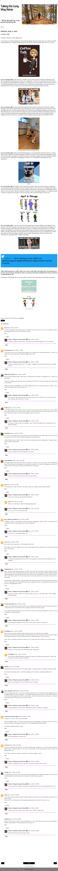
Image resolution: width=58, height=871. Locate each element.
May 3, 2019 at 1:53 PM (13, 542)
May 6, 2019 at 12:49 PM (33, 784)
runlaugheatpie (7, 569)
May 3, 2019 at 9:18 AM (15, 407)
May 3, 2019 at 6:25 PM (14, 666)
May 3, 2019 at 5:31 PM (33, 556)
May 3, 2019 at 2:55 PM (20, 604)
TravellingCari (7, 631)
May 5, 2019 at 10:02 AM (15, 745)
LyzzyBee (6, 772)
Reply (5, 333)
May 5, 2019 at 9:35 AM (20, 654)
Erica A (6, 542)
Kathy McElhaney (8, 460)
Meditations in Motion (9, 374)
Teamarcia (6, 407)
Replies (7, 336)
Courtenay (6, 745)
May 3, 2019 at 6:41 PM (33, 680)
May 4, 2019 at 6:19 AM (33, 705)
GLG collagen (12, 42)
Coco (18, 277)
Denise (5, 794)
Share (3, 320)
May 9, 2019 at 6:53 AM (33, 808)
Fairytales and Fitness (9, 604)
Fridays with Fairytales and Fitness (46, 277)
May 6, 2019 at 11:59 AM (16, 501)
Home (29, 863)
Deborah (12, 277)
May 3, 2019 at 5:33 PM (33, 620)
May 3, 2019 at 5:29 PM (33, 494)
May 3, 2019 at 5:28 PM (33, 449)
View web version (29, 866)
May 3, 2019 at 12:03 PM (18, 460)
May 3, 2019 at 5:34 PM (33, 647)
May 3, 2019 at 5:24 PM (33, 395)
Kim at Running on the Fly (10, 690)
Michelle (6, 666)
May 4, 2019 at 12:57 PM (24, 716)
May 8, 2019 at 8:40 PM (15, 819)
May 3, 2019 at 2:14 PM (17, 569)
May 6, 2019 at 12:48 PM (33, 734)
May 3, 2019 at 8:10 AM (20, 374)
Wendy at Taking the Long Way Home (17, 339)
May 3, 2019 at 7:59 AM (17, 350)
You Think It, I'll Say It (25, 228)
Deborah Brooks (8, 350)
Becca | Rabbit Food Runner (10, 519)
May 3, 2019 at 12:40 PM (23, 519)
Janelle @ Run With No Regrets (11, 716)
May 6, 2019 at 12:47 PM (33, 508)
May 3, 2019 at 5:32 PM (33, 591)
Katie (5, 484)
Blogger (31, 869)
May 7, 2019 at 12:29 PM (13, 794)
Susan (5, 327)
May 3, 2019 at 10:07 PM (22, 690)
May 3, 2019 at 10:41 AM (16, 433)
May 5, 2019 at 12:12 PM (14, 772)
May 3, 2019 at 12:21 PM (12, 484)
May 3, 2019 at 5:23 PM (33, 362)
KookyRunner (7, 433)
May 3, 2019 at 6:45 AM (13, 327)
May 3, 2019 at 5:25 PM (33, 421)
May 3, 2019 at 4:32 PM (16, 631)
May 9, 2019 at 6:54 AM (33, 830)
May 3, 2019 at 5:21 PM (33, 339)
